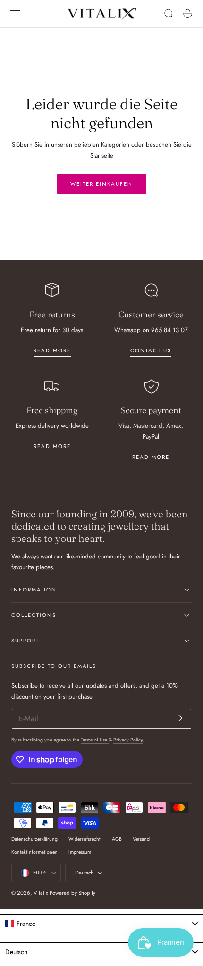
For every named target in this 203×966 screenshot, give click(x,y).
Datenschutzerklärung (34, 838)
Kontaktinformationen (34, 852)
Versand (141, 838)
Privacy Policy (128, 739)
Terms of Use (95, 739)
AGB (117, 838)
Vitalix (41, 893)
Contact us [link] (150, 350)
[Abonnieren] (180, 718)
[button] (15, 13)
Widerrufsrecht (84, 838)
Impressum (79, 852)
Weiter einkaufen (101, 184)
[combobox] (101, 923)
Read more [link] (52, 350)
